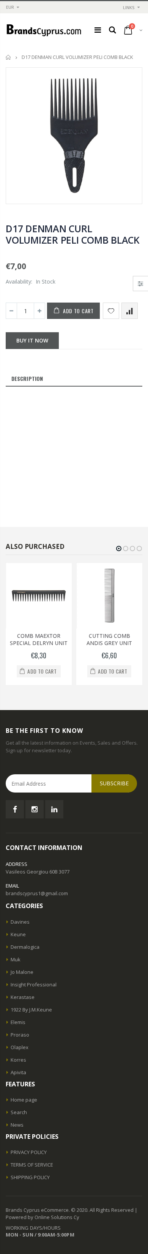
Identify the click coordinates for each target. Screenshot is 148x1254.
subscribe (114, 783)
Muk (15, 959)
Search (19, 1112)
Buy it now (32, 340)
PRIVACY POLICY (29, 1152)
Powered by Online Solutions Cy (42, 1217)
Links (129, 7)
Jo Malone (22, 972)
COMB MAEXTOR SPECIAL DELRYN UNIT (39, 639)
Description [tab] (27, 378)
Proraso (20, 1034)
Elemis (18, 1022)
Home (8, 57)
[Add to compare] (129, 311)
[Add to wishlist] (111, 311)
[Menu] (97, 30)
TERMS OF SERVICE (32, 1164)
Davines (20, 921)
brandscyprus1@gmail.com (37, 893)
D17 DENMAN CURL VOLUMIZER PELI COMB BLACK (73, 234)
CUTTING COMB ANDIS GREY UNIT (109, 639)
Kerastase (23, 997)
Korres (18, 1059)
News (17, 1124)
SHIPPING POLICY (30, 1177)
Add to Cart (78, 311)
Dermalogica (25, 946)
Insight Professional (34, 984)
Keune (18, 934)
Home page (24, 1099)
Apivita (18, 1072)
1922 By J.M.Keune (31, 1009)
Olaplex (19, 1047)
